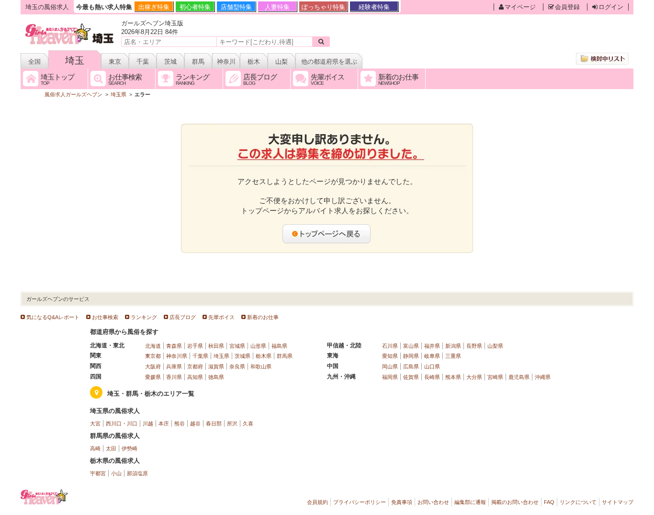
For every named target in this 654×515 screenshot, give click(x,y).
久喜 (248, 423)
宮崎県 (495, 377)
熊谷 (179, 423)
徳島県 (216, 377)
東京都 (153, 356)
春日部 (214, 423)
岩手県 (195, 346)
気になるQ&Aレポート (52, 317)
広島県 (411, 366)
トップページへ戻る (327, 233)
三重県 (453, 356)
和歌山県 (260, 366)
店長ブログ (182, 317)
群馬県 (285, 356)
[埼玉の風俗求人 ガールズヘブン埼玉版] (70, 25)
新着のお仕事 (263, 317)
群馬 (198, 61)
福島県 (279, 346)
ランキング (144, 317)
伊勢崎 (129, 448)
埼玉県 (221, 356)
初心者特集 (195, 7)
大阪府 (153, 366)
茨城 (170, 61)
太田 (111, 448)
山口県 (432, 366)
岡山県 (390, 366)
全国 (34, 61)
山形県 (258, 346)
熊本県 (453, 377)
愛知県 (390, 356)
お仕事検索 (105, 317)
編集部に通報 (470, 502)
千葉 (142, 61)
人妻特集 (277, 7)
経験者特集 (374, 7)
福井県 (432, 346)
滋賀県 (216, 366)
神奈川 (226, 61)
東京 (115, 61)
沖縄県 (543, 377)
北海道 (153, 346)
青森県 (174, 346)
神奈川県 (176, 356)
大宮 (95, 423)
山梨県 (495, 346)
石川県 (390, 346)
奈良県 (237, 366)
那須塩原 (137, 473)
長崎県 (432, 377)
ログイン (610, 7)
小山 (116, 473)
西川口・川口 (121, 423)
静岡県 (411, 356)
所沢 (232, 423)
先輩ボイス (221, 317)
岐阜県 (432, 356)
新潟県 (453, 346)
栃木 (254, 61)
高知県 (195, 377)
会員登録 (567, 7)
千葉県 (200, 356)
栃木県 (263, 356)
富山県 (411, 346)
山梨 (281, 61)
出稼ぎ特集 (153, 7)
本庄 (163, 423)
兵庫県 (174, 366)
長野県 (474, 346)
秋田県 (216, 346)
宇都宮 (98, 473)
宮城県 (237, 346)
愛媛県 (153, 377)
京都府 (195, 366)
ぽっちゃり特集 (323, 7)
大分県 (474, 377)
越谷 (195, 423)
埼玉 (74, 60)
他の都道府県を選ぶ (329, 61)
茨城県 (242, 356)
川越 (148, 423)
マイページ (520, 7)
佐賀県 (411, 377)
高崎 (95, 448)
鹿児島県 (519, 377)
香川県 (174, 377)
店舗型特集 (236, 7)
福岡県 (390, 377)
